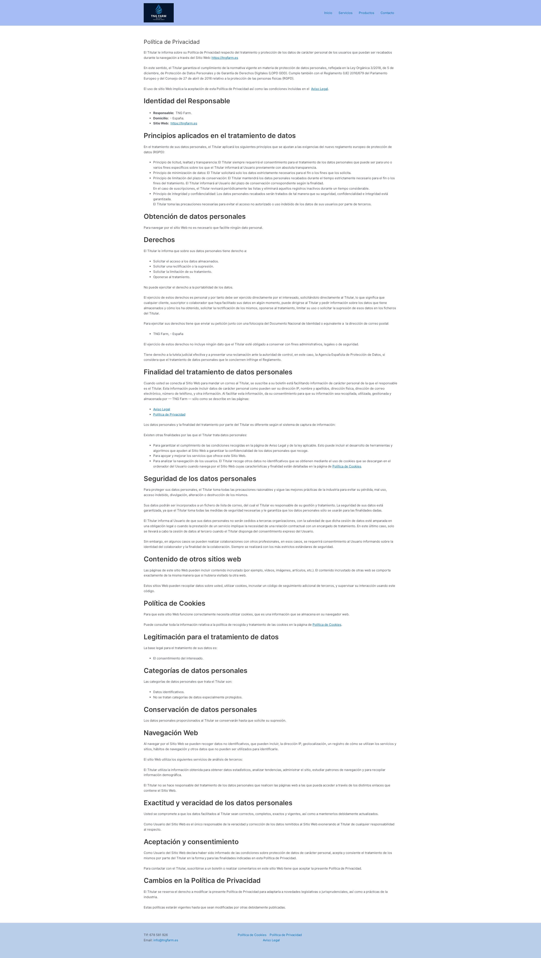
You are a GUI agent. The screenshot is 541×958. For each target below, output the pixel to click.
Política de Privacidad (169, 414)
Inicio (328, 13)
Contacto (387, 13)
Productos (366, 13)
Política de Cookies (346, 466)
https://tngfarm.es (225, 58)
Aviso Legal (319, 89)
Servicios (345, 13)
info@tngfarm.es (165, 940)
